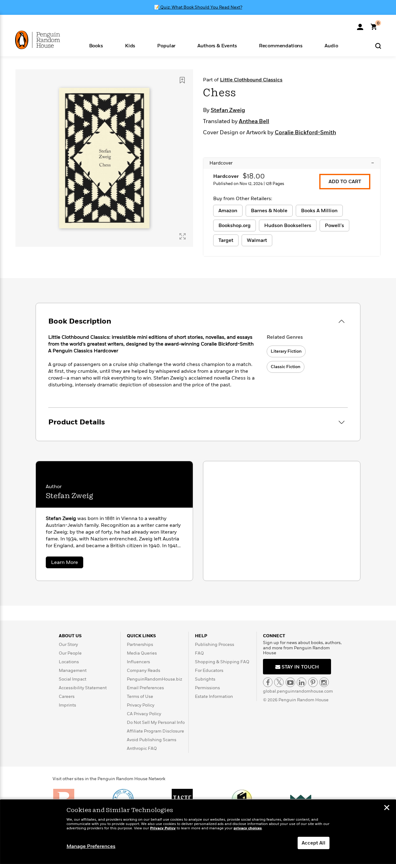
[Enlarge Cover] (182, 236)
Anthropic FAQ (142, 748)
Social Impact (72, 679)
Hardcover (291, 163)
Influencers (138, 662)
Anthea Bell (254, 121)
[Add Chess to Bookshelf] (182, 80)
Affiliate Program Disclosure (155, 731)
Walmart (257, 240)
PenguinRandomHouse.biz (154, 679)
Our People (70, 653)
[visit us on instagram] (324, 682)
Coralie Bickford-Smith (305, 132)
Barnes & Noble (269, 210)
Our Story (68, 644)
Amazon (227, 210)
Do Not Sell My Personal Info (156, 722)
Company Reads (143, 670)
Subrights (205, 679)
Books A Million (319, 210)
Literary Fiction (286, 351)
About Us (70, 636)
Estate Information (214, 696)
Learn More (67, 563)
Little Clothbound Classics (251, 79)
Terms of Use (140, 696)
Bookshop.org (234, 225)
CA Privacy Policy (144, 714)
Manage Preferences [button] (91, 846)
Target (225, 240)
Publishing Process (214, 644)
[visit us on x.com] (279, 682)
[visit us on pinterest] (313, 682)
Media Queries (142, 653)
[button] (96, 45)
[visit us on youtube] (290, 682)
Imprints (67, 705)
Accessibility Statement (83, 688)
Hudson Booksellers (287, 225)
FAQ (199, 653)
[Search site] (378, 45)
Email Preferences (145, 688)
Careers (67, 696)
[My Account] (360, 24)
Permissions (207, 688)
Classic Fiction (285, 367)
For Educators (209, 670)
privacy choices (248, 828)
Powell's (334, 225)
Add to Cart (345, 181)
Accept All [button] (313, 843)
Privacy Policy (140, 705)
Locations (69, 662)
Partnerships (140, 644)
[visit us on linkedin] (301, 682)
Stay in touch (299, 667)
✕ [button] (386, 808)
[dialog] (198, 832)
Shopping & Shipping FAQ (222, 662)
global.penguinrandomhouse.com (298, 691)
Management (73, 670)
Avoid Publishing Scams (151, 740)
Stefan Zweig (228, 110)
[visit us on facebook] (268, 682)
